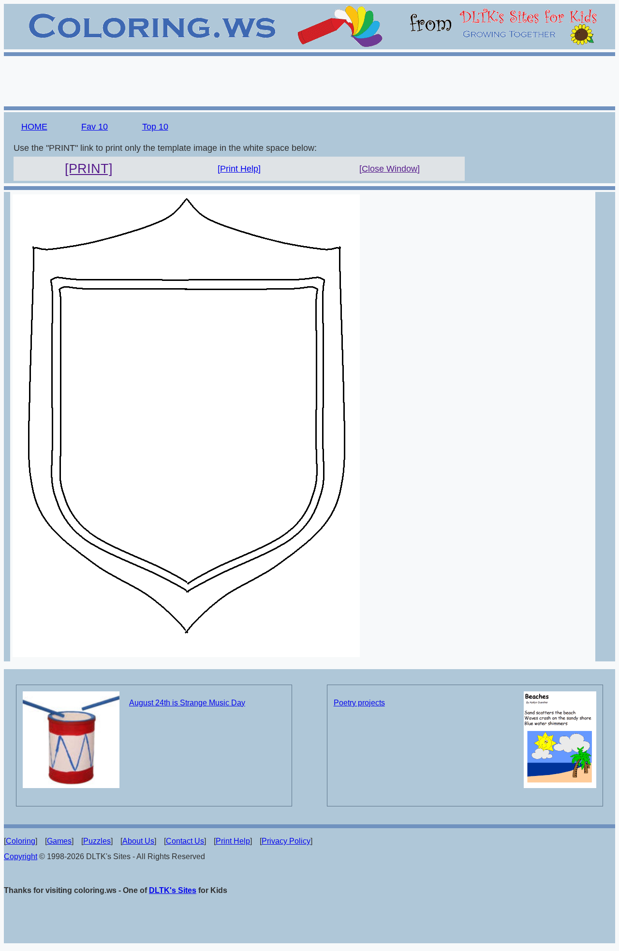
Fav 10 (94, 127)
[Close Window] (389, 169)
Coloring (20, 841)
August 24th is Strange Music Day (187, 703)
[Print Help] (239, 169)
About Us (138, 841)
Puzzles (97, 841)
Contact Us (185, 841)
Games (59, 841)
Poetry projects (359, 703)
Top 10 (155, 127)
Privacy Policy (286, 841)
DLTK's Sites (172, 890)
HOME (34, 127)
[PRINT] (89, 168)
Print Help (233, 841)
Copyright (20, 856)
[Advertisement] (309, 80)
